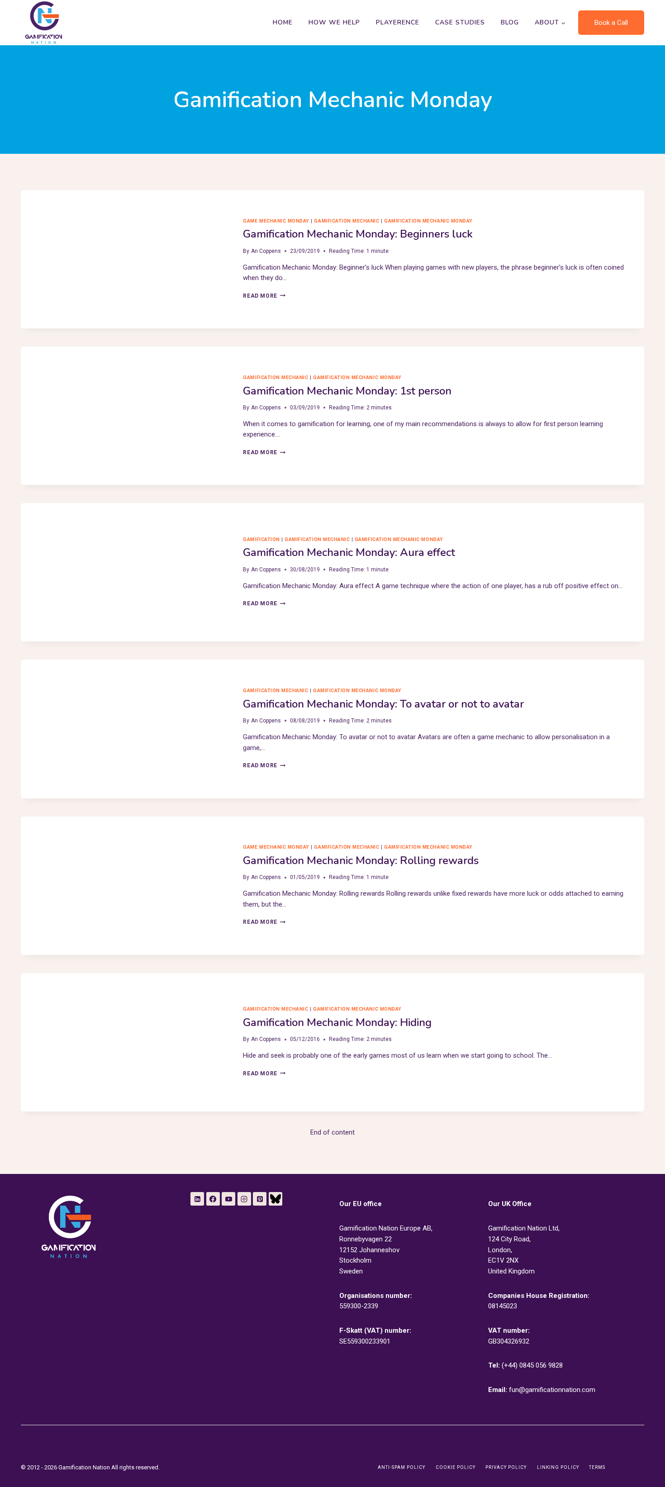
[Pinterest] (259, 1199)
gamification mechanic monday (428, 221)
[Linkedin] (197, 1199)
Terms (597, 1467)
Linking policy (558, 1467)
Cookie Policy (455, 1467)
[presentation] (124, 259)
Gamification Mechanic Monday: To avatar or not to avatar (383, 704)
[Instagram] (244, 1199)
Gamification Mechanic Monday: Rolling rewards (361, 860)
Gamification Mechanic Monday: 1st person (347, 391)
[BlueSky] (275, 1199)
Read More (264, 296)
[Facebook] (213, 1199)
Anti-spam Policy (401, 1467)
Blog (510, 22)
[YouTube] (228, 1199)
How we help (334, 22)
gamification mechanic (346, 221)
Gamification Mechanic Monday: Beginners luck (358, 234)
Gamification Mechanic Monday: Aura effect (349, 552)
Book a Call (611, 23)
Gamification (261, 539)
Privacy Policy (506, 1467)
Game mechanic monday (276, 221)
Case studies (460, 22)
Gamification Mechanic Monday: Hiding (337, 1022)
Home (283, 22)
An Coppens (266, 251)
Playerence (397, 22)
